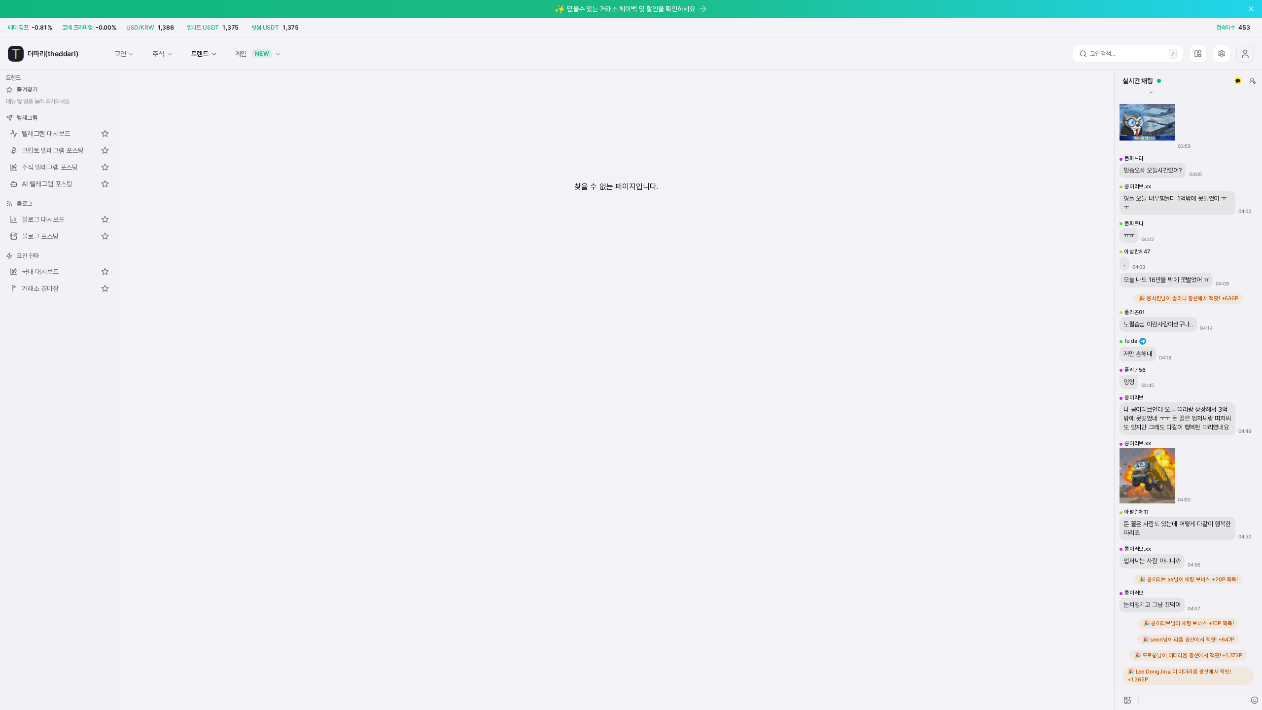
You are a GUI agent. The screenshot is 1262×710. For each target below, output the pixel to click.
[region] (1188, 391)
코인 (120, 53)
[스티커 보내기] (1255, 700)
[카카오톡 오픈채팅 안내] (1237, 80)
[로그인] (1245, 54)
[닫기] (1251, 9)
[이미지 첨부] (1127, 700)
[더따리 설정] (1221, 54)
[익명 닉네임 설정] (1252, 80)
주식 (158, 53)
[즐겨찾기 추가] (105, 134)
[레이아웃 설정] (1198, 54)
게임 (252, 53)
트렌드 (199, 53)
